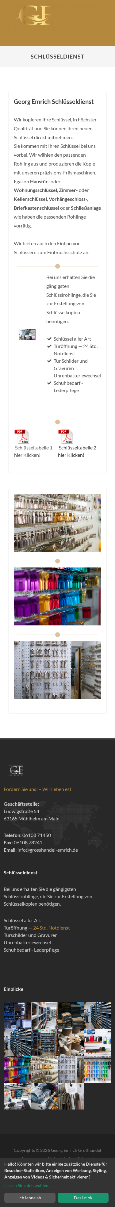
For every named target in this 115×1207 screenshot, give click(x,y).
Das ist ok (83, 1197)
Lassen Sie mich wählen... (27, 1185)
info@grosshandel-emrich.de (47, 850)
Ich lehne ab (29, 1197)
